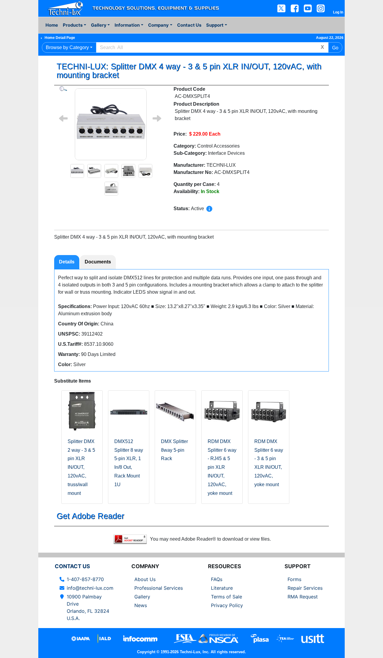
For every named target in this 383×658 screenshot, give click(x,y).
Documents (98, 261)
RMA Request (303, 597)
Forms (294, 579)
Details (67, 261)
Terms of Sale (226, 597)
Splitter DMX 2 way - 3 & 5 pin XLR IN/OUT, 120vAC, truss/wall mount (81, 467)
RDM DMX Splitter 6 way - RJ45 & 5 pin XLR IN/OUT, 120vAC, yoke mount (222, 467)
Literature (222, 588)
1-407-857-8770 (85, 579)
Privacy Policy (227, 605)
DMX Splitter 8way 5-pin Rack (174, 450)
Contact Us (189, 25)
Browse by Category (67, 47)
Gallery (142, 597)
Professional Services (158, 588)
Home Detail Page (60, 38)
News (140, 605)
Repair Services (305, 588)
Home (51, 25)
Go (335, 47)
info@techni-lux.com (90, 588)
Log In (338, 12)
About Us (145, 579)
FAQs (216, 579)
